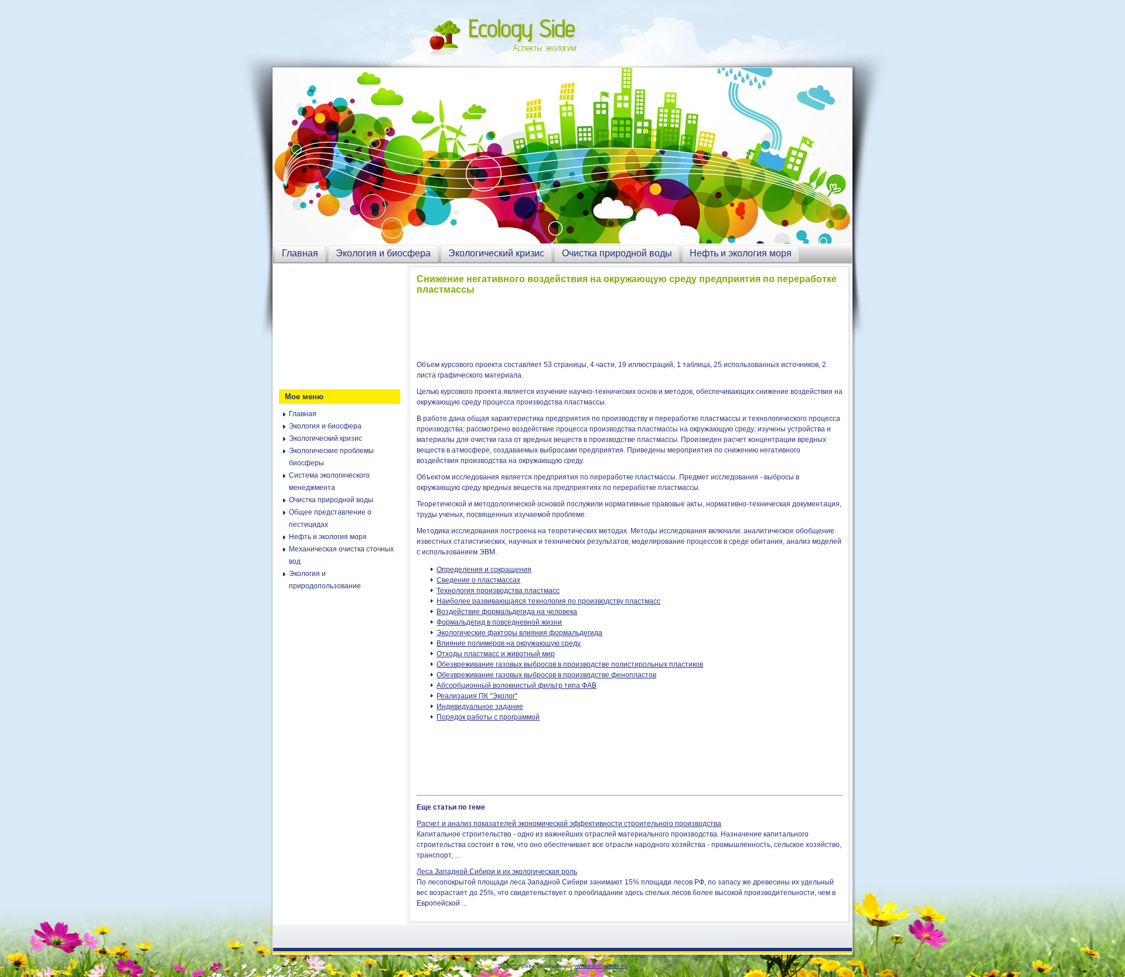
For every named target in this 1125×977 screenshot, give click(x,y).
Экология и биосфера (383, 253)
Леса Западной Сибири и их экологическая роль (497, 872)
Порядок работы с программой (488, 717)
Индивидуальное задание (480, 706)
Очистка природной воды (617, 253)
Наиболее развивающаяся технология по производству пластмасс (548, 601)
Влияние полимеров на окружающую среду (509, 643)
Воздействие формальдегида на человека (507, 612)
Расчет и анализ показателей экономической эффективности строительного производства (569, 824)
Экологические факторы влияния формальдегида (519, 633)
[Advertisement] (337, 324)
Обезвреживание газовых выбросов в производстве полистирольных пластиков (570, 664)
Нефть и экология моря (741, 253)
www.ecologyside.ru (600, 965)
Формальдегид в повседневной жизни (499, 622)
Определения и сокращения (484, 569)
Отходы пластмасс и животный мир (496, 654)
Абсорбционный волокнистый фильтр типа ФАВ (516, 685)
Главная (300, 253)
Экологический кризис (496, 253)
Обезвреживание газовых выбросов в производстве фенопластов (546, 675)
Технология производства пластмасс (498, 591)
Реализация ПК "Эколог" (477, 696)
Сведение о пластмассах (478, 580)
